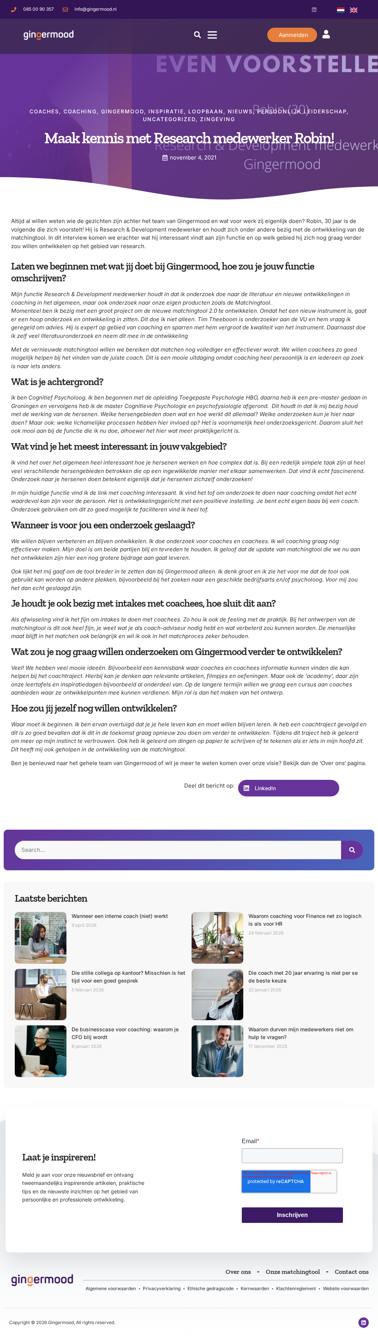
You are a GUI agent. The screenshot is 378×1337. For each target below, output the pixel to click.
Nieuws (240, 111)
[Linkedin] (314, 9)
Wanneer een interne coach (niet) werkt (120, 916)
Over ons (332, 763)
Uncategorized (169, 119)
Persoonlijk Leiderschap (302, 111)
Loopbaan (205, 111)
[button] (197, 35)
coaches (44, 111)
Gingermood (122, 111)
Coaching (80, 111)
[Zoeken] (352, 850)
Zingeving (217, 119)
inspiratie (166, 111)
